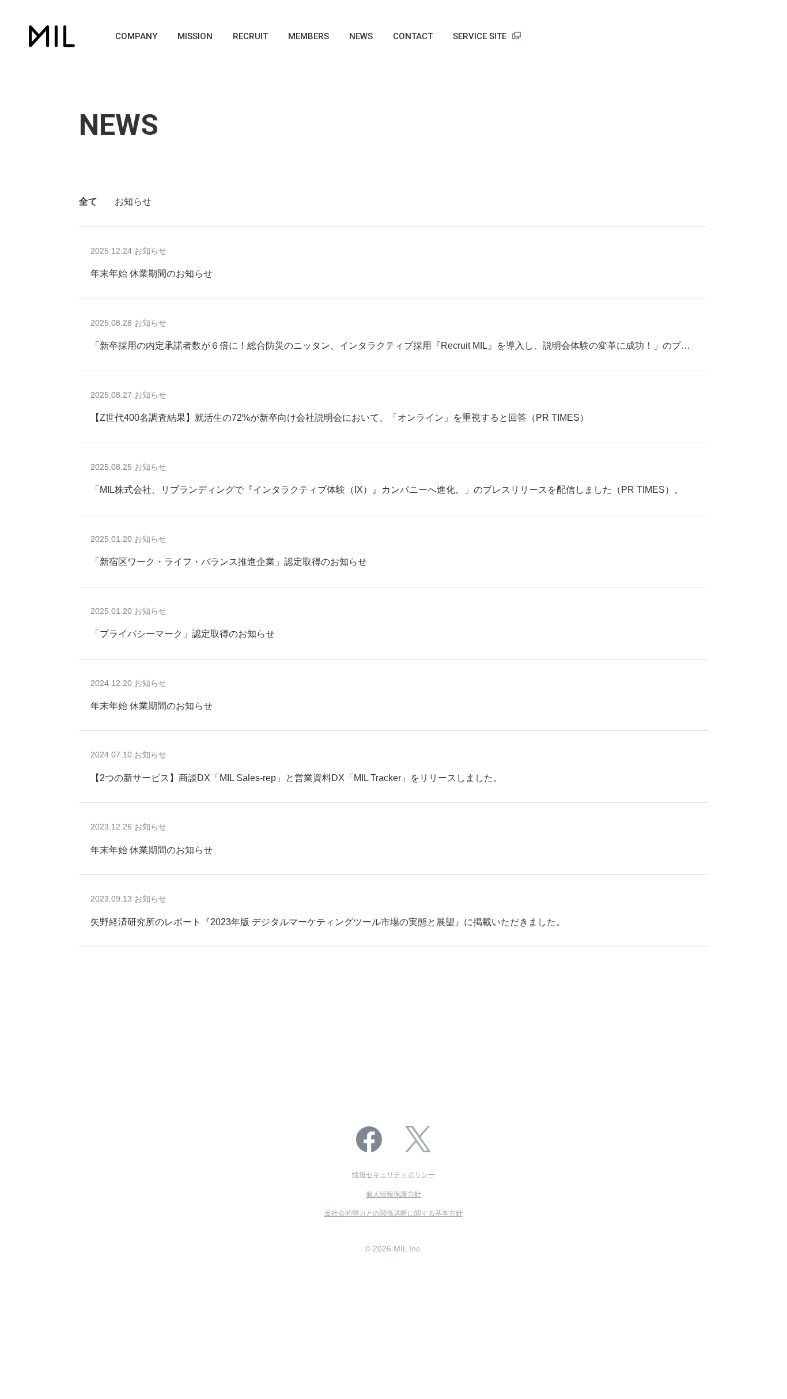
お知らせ (133, 201)
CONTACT (413, 36)
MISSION (195, 36)
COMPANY (136, 36)
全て (88, 201)
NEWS (361, 36)
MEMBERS (308, 36)
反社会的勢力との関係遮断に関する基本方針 (393, 1213)
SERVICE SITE (479, 36)
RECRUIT (250, 36)
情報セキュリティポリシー (393, 1175)
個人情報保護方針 (393, 1194)
